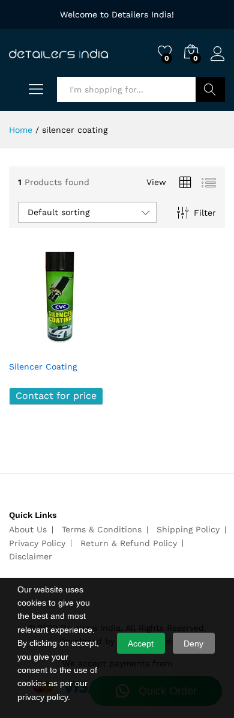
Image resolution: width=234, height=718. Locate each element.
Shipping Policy (188, 529)
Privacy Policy (37, 543)
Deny (193, 643)
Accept (141, 643)
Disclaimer (30, 556)
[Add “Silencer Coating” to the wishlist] (86, 346)
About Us (28, 529)
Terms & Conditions (102, 529)
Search (210, 89)
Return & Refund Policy (128, 543)
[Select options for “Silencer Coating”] (30, 346)
